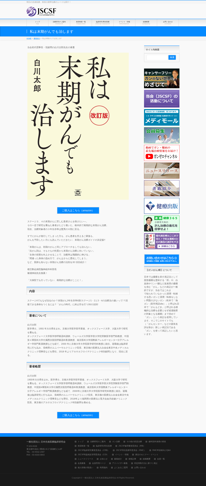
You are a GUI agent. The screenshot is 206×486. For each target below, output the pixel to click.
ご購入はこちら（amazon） (78, 210)
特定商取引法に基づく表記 (145, 463)
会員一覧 (161, 459)
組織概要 (146, 459)
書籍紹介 (118, 459)
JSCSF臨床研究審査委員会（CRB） (93, 450)
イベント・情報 (122, 455)
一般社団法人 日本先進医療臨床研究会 (99, 478)
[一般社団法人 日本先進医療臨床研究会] (41, 13)
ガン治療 (116, 442)
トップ (81, 442)
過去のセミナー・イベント (146, 455)
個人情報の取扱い (85, 468)
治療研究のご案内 (98, 442)
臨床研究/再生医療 (104, 446)
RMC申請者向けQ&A (161, 450)
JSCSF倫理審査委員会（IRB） (131, 446)
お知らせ (104, 459)
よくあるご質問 (121, 468)
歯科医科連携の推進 (157, 442)
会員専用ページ (99, 463)
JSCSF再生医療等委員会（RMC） (131, 450)
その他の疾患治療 (134, 442)
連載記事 (132, 459)
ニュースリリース (85, 459)
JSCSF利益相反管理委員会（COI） (93, 455)
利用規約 (104, 468)
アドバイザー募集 (120, 463)
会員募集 (81, 463)
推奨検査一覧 (83, 446)
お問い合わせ (140, 468)
